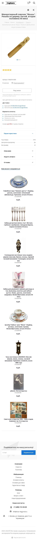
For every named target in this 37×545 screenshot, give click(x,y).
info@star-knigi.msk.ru (20, 512)
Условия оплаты (18, 480)
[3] (7, 70)
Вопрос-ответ (18, 496)
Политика (18, 470)
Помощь (19, 477)
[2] (5, 70)
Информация (19, 474)
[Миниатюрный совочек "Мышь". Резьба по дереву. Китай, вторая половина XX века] (18, 47)
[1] (3, 70)
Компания (18, 464)
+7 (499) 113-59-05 (20, 507)
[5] (11, 70)
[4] (9, 70)
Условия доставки (18, 483)
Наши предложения (18, 498)
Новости (18, 467)
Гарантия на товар (18, 485)
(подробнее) (21, 106)
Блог (18, 493)
